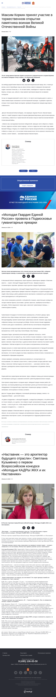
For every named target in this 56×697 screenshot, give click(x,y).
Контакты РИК (6, 655)
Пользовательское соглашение (28, 681)
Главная (3, 7)
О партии (5, 653)
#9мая (33, 170)
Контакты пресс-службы (26, 655)
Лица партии (23, 653)
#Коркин (23, 170)
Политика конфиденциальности (28, 682)
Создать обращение (27, 185)
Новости (19, 7)
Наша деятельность (11, 7)
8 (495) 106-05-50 (28, 661)
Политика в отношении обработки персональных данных (28, 683)
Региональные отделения (44, 653)
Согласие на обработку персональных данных (28, 684)
